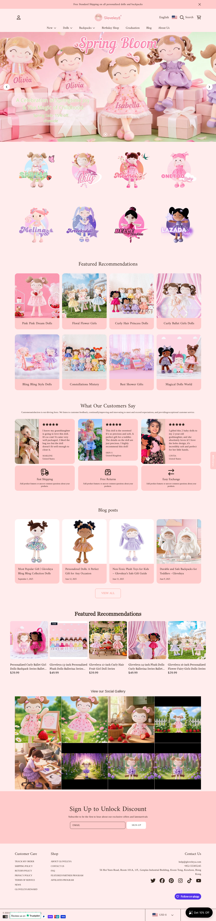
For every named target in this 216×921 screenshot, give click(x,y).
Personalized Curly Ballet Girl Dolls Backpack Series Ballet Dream (28, 667)
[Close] (200, 4)
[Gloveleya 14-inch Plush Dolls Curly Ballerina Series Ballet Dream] (147, 640)
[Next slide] (209, 87)
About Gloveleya (61, 861)
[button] (187, 17)
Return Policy (23, 870)
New (50, 28)
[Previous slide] (6, 87)
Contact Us (57, 866)
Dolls (66, 28)
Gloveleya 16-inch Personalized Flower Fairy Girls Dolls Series (187, 666)
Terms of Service (25, 880)
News (18, 884)
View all (108, 593)
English (164, 17)
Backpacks (85, 28)
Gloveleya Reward (26, 889)
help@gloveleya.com (190, 861)
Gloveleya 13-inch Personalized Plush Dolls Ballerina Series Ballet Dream (68, 667)
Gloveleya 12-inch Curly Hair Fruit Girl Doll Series (106, 666)
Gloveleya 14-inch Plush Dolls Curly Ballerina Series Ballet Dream (146, 667)
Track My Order (24, 861)
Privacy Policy (23, 875)
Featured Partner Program (67, 875)
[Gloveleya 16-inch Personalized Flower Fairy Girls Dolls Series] (187, 640)
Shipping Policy (24, 866)
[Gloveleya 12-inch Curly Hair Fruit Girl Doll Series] (108, 640)
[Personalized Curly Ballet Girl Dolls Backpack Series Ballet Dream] (29, 640)
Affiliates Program (62, 880)
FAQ (53, 870)
